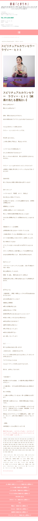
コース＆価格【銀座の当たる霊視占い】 (19, 487)
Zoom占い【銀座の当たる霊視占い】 (20, 509)
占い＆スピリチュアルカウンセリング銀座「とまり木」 (19, 4)
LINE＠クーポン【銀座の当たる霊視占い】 (19, 499)
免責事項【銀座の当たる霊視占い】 (19, 512)
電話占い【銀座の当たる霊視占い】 (19, 506)
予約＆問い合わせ (19, 496)
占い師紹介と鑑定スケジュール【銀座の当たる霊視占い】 (19, 484)
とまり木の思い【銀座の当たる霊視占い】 (20, 490)
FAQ (20, 502)
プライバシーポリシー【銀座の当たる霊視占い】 (19, 515)
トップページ (20, 481)
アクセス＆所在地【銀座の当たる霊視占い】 (19, 493)
